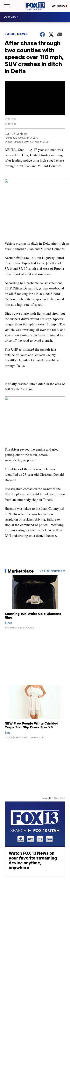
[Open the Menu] (6, 6)
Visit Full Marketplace (52, 571)
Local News (16, 34)
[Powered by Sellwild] (59, 798)
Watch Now (59, 6)
